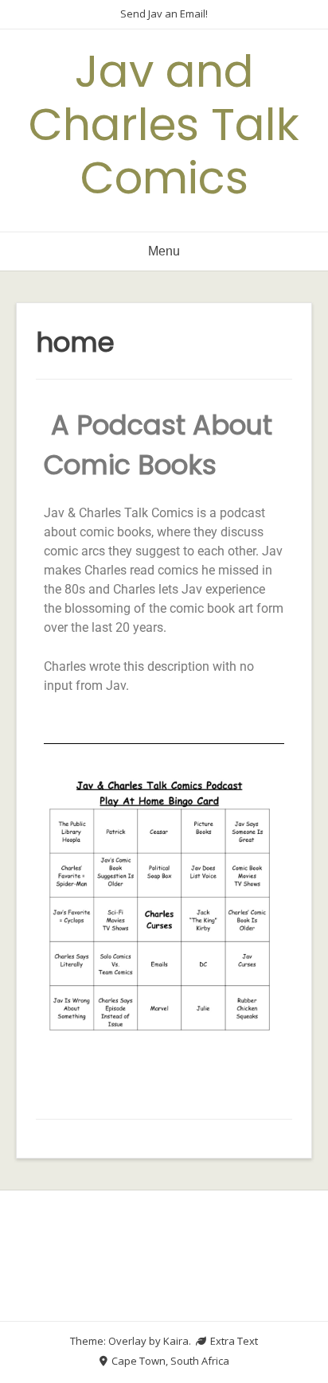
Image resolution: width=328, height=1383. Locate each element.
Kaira (176, 1341)
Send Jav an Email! (164, 13)
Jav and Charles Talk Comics (164, 124)
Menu (164, 251)
